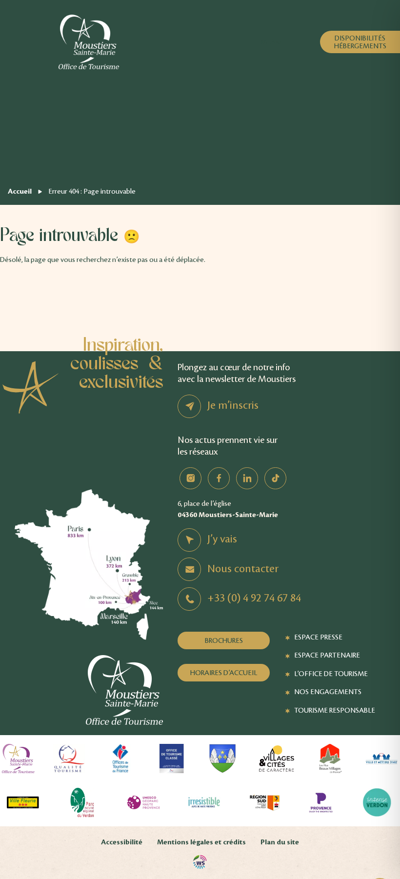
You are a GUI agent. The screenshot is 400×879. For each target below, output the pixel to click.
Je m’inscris (233, 405)
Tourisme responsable (334, 710)
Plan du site (279, 842)
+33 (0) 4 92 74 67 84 (254, 598)
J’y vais (222, 539)
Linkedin (247, 478)
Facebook (219, 478)
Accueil (20, 191)
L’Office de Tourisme (331, 673)
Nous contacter (243, 569)
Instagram (190, 478)
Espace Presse (318, 637)
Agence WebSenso (200, 862)
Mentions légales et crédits (201, 842)
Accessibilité (121, 842)
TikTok (275, 478)
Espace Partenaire (327, 655)
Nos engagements (327, 691)
